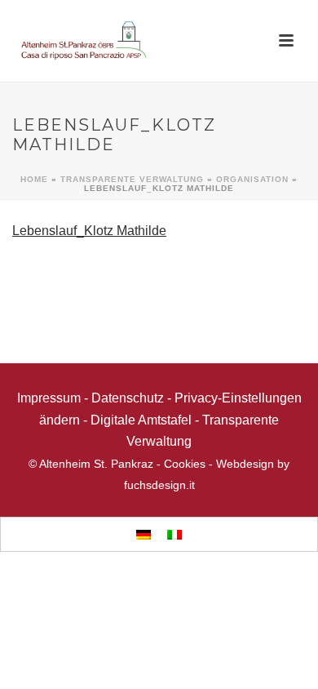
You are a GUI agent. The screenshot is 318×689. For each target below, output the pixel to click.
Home (34, 179)
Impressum (49, 398)
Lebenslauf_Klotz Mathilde (89, 231)
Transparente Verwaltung (132, 179)
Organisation (252, 179)
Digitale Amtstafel (141, 420)
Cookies (184, 463)
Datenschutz (127, 398)
